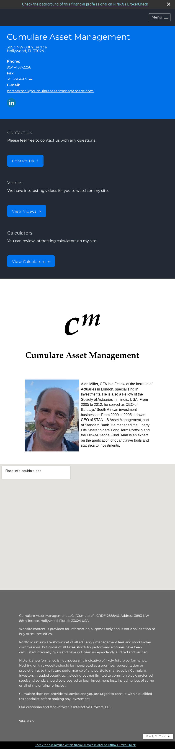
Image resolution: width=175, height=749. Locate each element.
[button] (159, 17)
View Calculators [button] (28, 261)
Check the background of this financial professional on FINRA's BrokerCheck (85, 4)
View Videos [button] (24, 211)
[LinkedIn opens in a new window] (11, 103)
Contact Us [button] (23, 161)
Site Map (26, 721)
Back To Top (156, 736)
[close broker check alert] (168, 4)
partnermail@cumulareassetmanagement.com (50, 91)
